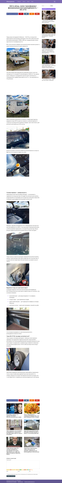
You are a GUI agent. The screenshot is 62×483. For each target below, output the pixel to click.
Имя (7, 471)
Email (19, 471)
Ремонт (28, 1)
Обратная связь (20, 481)
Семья (32, 1)
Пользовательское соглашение (11, 481)
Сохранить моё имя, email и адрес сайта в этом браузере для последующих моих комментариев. (22, 474)
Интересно (19, 1)
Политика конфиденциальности (29, 481)
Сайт (30, 471)
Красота (24, 1)
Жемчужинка (10, 1)
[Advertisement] (19, 26)
